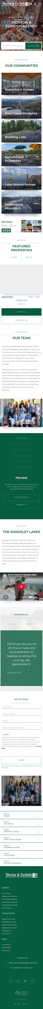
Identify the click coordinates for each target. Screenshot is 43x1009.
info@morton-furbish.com (23, 968)
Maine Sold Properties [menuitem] (9, 902)
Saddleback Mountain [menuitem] (9, 928)
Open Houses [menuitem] (7, 908)
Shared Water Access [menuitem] (9, 925)
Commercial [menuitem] (6, 934)
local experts (21, 451)
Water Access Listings (12, 840)
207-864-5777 (35, 4)
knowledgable (21, 445)
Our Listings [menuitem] (6, 893)
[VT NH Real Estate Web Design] (21, 994)
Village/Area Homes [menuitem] (9, 922)
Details (20, 304)
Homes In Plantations (12, 863)
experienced (21, 456)
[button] (1, 25)
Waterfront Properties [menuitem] (9, 896)
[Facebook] (11, 981)
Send (22, 760)
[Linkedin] (18, 981)
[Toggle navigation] (39, 4)
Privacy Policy (31, 765)
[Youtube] (25, 981)
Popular (7, 816)
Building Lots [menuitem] (6, 931)
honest (21, 439)
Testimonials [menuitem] (6, 948)
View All (21, 312)
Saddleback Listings (12, 847)
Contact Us (21, 320)
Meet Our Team (21, 497)
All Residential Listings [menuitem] (10, 905)
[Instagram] (32, 981)
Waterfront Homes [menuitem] (8, 919)
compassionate (21, 468)
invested (21, 462)
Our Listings (9, 824)
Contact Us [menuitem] (6, 950)
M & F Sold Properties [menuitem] (9, 899)
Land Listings (9, 855)
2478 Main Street (22, 963)
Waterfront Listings (11, 832)
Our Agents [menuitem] (6, 945)
